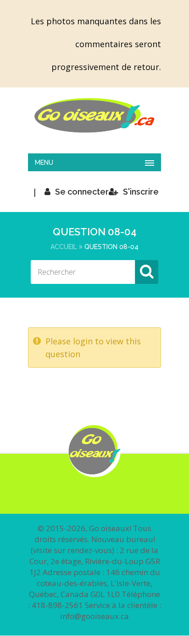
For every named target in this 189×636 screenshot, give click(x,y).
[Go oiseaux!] (94, 115)
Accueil (63, 246)
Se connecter (82, 191)
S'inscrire (141, 191)
